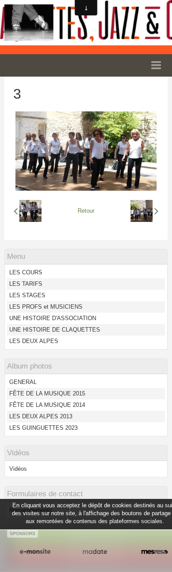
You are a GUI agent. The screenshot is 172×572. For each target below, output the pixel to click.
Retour (86, 210)
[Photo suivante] (144, 211)
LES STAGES (27, 295)
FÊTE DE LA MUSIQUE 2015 (47, 393)
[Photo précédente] (27, 211)
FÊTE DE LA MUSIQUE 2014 (47, 405)
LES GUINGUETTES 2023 (43, 427)
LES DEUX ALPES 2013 (40, 416)
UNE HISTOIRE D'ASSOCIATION (52, 318)
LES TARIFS (25, 283)
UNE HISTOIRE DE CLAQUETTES (54, 329)
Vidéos (18, 468)
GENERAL (23, 382)
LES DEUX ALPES (33, 341)
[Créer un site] (35, 551)
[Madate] (94, 551)
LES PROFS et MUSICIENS (45, 306)
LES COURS (25, 272)
